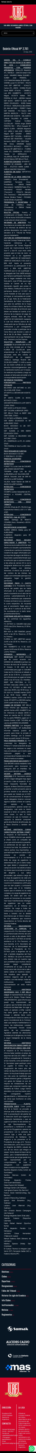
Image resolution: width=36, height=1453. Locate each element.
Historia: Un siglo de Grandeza (14, 1295)
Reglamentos (7, 1314)
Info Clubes (6, 1300)
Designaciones (7, 1285)
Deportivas (6, 1281)
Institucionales (8, 1305)
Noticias (5, 1309)
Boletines (5, 1271)
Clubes (4, 1276)
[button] (32, 1449)
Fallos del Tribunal (9, 1290)
